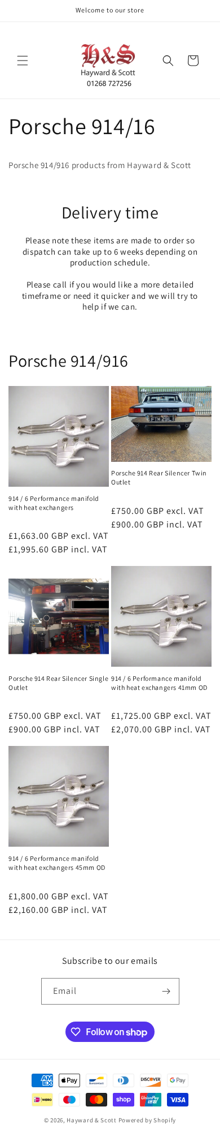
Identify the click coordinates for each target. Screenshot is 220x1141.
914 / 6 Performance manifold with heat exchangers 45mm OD (56, 863)
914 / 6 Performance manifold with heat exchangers (53, 503)
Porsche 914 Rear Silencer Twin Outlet (159, 477)
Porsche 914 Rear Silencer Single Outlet (58, 683)
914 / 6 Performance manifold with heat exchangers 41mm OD (159, 683)
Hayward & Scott (92, 1120)
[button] (22, 60)
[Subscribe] (166, 991)
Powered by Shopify (147, 1120)
